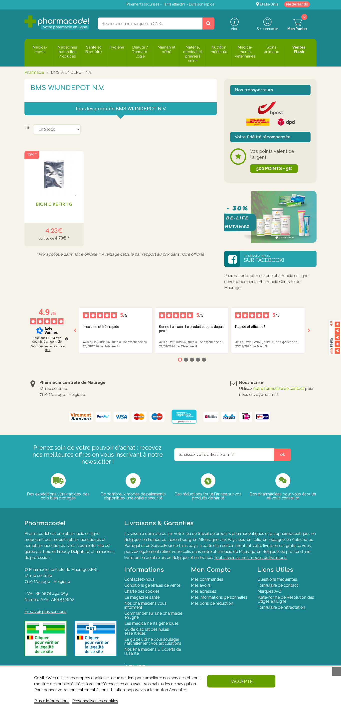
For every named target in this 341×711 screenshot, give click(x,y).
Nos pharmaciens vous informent (145, 605)
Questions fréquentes (277, 579)
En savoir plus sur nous (45, 611)
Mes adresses (203, 591)
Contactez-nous (139, 579)
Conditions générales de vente (152, 585)
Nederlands (297, 4)
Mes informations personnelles (219, 597)
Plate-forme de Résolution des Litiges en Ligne (285, 599)
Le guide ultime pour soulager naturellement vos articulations (152, 641)
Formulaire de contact (277, 585)
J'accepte (241, 681)
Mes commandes (207, 579)
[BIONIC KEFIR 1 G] (54, 173)
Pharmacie (34, 72)
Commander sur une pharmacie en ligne (153, 615)
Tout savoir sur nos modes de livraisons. (250, 557)
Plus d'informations (51, 700)
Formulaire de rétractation (281, 607)
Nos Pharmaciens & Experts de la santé (152, 651)
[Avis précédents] (74, 330)
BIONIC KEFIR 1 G (54, 204)
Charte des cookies (142, 591)
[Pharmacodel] (57, 23)
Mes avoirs (201, 585)
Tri (26, 127)
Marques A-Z (269, 591)
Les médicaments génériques (151, 623)
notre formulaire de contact (278, 388)
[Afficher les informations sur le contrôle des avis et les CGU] (67, 339)
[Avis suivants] (308, 330)
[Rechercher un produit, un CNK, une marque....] (208, 24)
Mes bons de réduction (212, 603)
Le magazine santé (142, 597)
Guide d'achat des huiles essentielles (146, 631)
